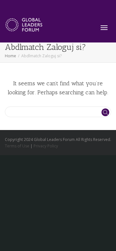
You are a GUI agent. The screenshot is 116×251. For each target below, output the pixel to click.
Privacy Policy (46, 146)
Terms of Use (17, 146)
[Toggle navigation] (104, 27)
